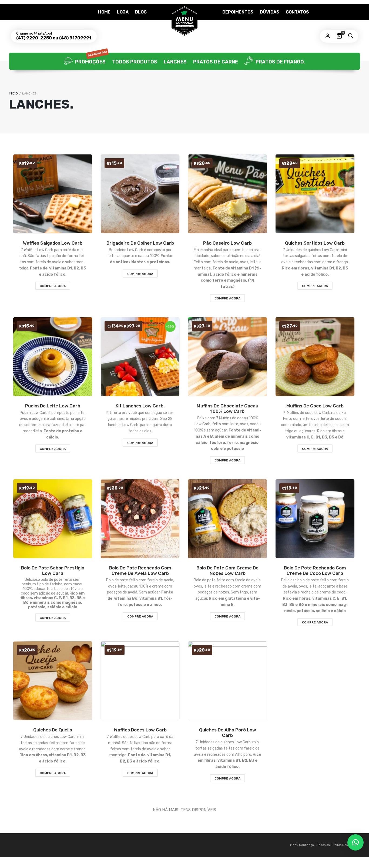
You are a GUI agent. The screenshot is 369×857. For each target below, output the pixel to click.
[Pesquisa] (350, 36)
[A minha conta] (328, 36)
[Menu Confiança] (184, 21)
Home (104, 12)
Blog (141, 12)
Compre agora (53, 286)
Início (13, 93)
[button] (355, 842)
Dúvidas (269, 12)
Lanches (175, 62)
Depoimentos (237, 12)
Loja (123, 12)
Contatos (297, 12)
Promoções (90, 59)
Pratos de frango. (279, 62)
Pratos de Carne (215, 62)
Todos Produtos (134, 62)
